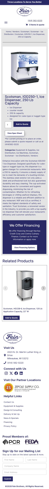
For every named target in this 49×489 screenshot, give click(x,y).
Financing (8, 422)
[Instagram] (6, 373)
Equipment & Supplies (25, 150)
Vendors (15, 32)
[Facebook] (16, 373)
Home (8, 32)
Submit (7, 479)
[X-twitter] (11, 373)
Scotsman (25, 32)
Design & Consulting (13, 410)
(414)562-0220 (12, 144)
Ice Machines (22, 153)
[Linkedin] (21, 373)
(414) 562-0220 (35, 20)
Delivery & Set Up (12, 414)
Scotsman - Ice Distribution (17, 155)
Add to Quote (22, 124)
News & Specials (11, 418)
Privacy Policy (10, 426)
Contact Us (9, 402)
